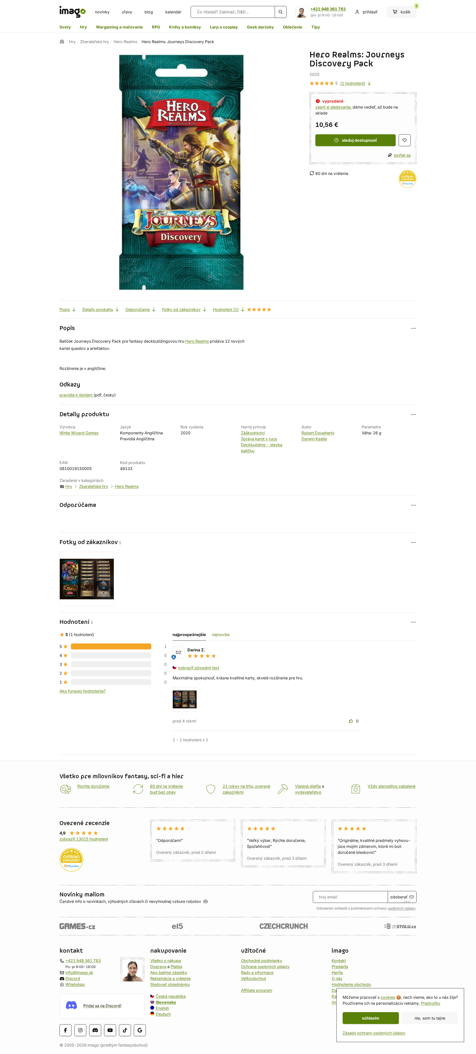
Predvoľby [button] (430, 1003)
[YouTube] (110, 1030)
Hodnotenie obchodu (351, 984)
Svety (65, 27)
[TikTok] (125, 1030)
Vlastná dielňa (308, 786)
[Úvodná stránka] (62, 42)
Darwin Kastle (314, 438)
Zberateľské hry (94, 41)
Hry (83, 27)
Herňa (337, 972)
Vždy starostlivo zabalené (392, 786)
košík (408, 10)
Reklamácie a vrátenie (170, 978)
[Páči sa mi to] (352, 721)
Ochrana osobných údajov (265, 966)
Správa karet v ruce (259, 438)
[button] (238, 328)
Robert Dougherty (317, 432)
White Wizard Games (79, 432)
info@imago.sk (79, 972)
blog (149, 11)
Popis (65, 309)
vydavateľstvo (308, 792)
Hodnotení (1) (226, 309)
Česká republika (171, 996)
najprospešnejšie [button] (189, 634)
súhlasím (370, 1018)
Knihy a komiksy (185, 27)
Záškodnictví (253, 432)
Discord (72, 978)
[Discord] (95, 1030)
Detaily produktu (97, 309)
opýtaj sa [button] (402, 155)
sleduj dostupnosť (359, 140)
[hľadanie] (281, 12)
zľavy (127, 11)
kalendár (173, 11)
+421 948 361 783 (328, 8)
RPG (156, 27)
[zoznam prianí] (405, 140)
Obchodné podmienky (261, 960)
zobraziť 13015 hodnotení (84, 838)
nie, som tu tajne (430, 1018)
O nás (337, 978)
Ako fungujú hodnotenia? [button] (83, 691)
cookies (388, 997)
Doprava (158, 966)
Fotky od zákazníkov (181, 309)
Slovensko (166, 1002)
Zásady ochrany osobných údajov (374, 1032)
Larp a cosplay (224, 27)
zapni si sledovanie (333, 107)
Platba (176, 966)
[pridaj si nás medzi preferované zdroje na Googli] (140, 1030)
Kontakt (339, 960)
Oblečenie (292, 27)
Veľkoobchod (253, 978)
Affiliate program (256, 990)
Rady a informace (257, 972)
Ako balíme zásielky (168, 972)
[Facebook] (65, 1030)
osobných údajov (402, 908)
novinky (102, 11)
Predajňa (340, 966)
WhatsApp (75, 984)
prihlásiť (370, 11)
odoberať (399, 896)
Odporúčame (137, 309)
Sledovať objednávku (170, 984)
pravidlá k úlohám (76, 394)
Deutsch (163, 1014)
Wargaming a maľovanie (119, 27)
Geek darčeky (260, 27)
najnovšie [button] (221, 634)
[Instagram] (80, 1030)
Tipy (315, 27)
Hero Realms (125, 41)
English (162, 1008)
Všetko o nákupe (165, 960)
